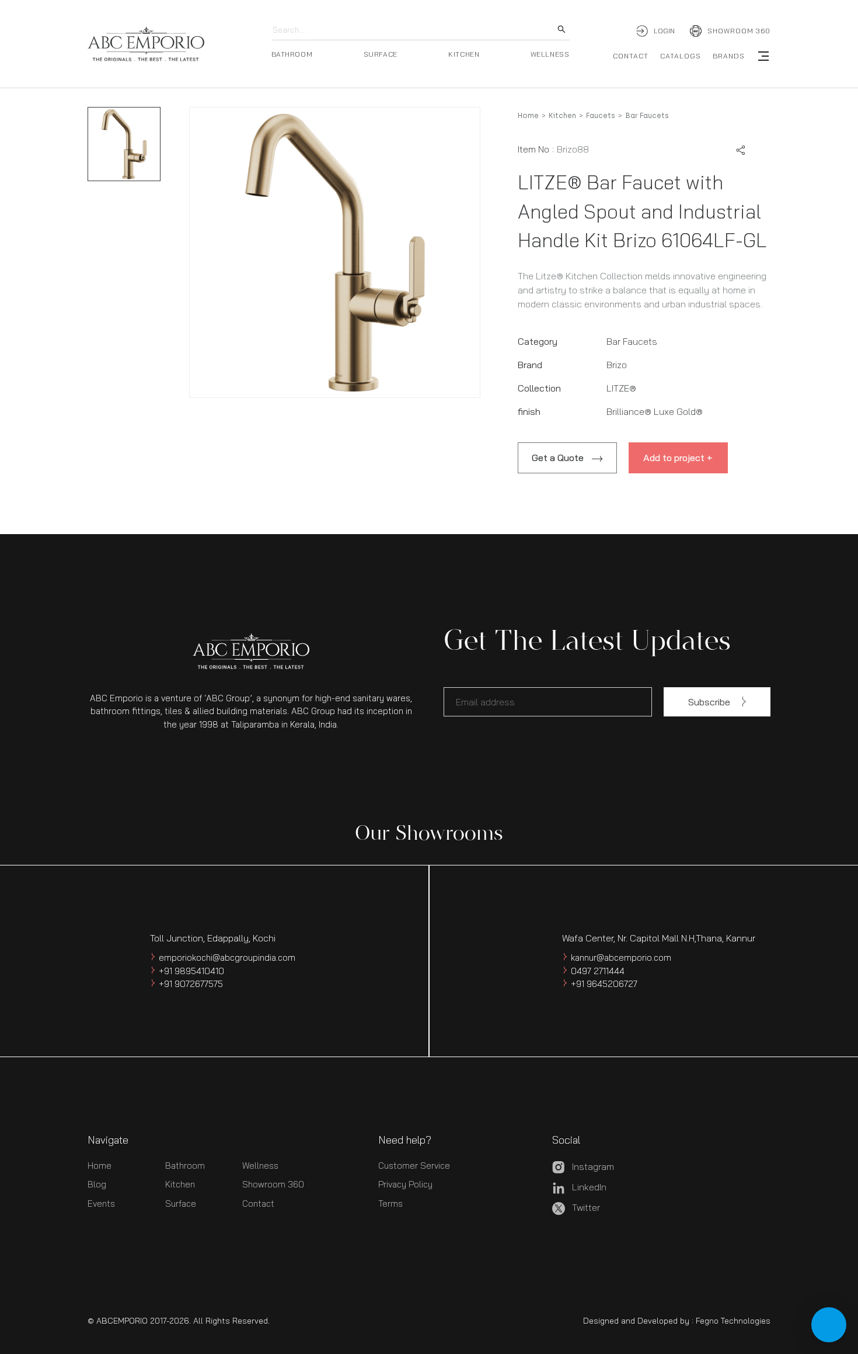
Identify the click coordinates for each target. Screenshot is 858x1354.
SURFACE (380, 54)
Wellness (260, 1165)
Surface (180, 1203)
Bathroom (185, 1165)
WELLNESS (550, 54)
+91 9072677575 (191, 983)
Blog (97, 1184)
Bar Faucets (647, 116)
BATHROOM (292, 54)
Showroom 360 (273, 1184)
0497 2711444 (598, 970)
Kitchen (562, 116)
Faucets (600, 116)
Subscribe (709, 702)
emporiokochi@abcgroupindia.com (227, 957)
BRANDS (729, 55)
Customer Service (414, 1165)
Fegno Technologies (733, 1320)
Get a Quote (558, 457)
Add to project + (678, 457)
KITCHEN (463, 54)
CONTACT (630, 55)
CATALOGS (680, 55)
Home (528, 116)
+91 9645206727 (604, 983)
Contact (258, 1203)
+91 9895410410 (191, 970)
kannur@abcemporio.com (621, 957)
